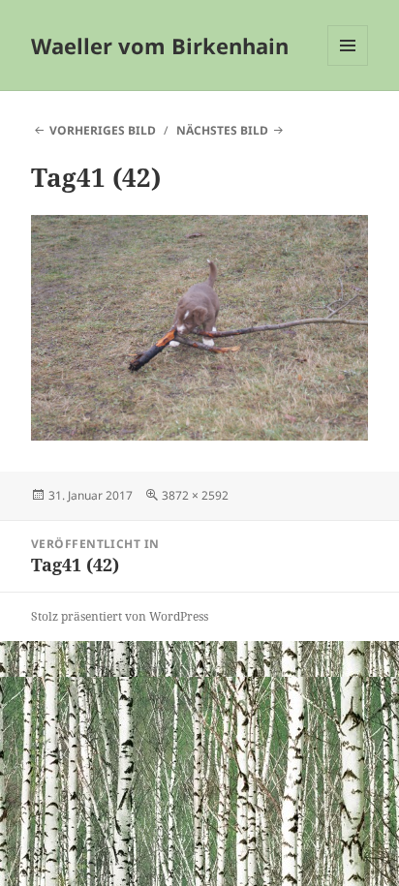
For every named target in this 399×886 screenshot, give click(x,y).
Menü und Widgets (348, 65)
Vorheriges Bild (102, 130)
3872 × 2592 (195, 495)
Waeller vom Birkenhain (160, 45)
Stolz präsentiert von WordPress (119, 616)
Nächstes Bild (222, 130)
